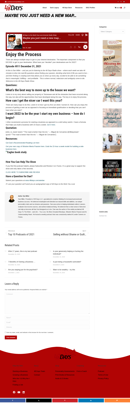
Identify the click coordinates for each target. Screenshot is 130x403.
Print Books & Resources (64, 375)
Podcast (101, 371)
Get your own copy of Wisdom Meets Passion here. (25, 146)
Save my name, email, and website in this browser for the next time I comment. (30, 332)
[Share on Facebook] (13, 400)
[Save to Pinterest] (65, 400)
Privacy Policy (103, 378)
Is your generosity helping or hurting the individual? (68, 252)
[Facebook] (14, 392)
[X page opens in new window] (121, 1)
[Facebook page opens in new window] (118, 1)
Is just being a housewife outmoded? (67, 262)
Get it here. (51, 125)
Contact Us (102, 216)
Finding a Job (18, 385)
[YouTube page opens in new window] (124, 1)
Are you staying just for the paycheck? (23, 270)
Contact (37, 375)
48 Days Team (39, 371)
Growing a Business (20, 375)
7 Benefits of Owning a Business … (21, 262)
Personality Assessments (65, 371)
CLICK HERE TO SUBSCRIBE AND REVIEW (23, 172)
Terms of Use (103, 375)
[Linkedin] (23, 392)
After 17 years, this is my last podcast (22, 251)
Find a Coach (82, 371)
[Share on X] (39, 400)
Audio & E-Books (61, 378)
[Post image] (5, 251)
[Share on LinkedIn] (91, 400)
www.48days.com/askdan (35, 180)
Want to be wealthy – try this (64, 270)
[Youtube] (18, 392)
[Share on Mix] (117, 400)
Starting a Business (20, 371)
